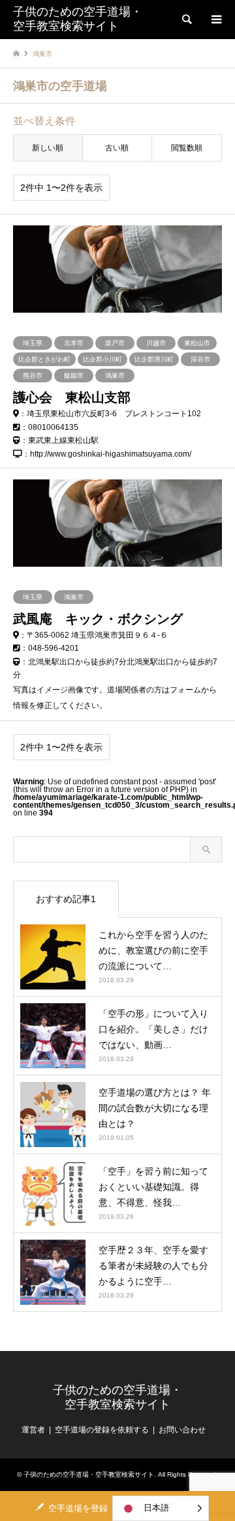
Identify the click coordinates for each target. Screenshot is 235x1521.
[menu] (215, 19)
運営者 (33, 1429)
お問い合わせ (182, 1429)
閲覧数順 (186, 147)
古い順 (117, 147)
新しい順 (47, 147)
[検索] (186, 19)
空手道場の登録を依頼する (102, 1429)
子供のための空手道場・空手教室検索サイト (117, 1397)
